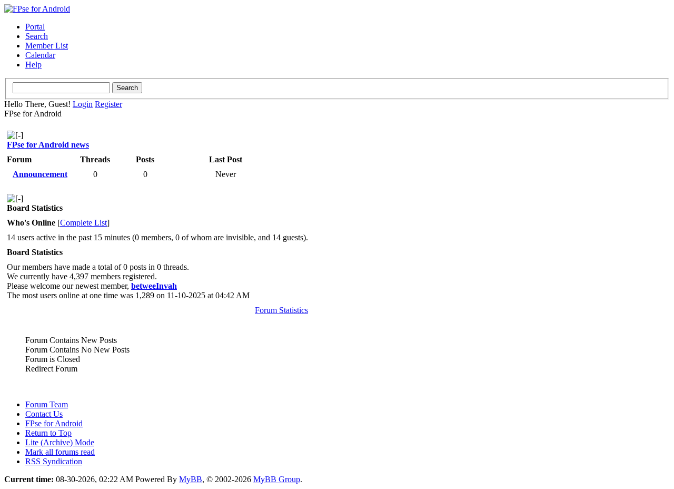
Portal (35, 26)
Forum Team (46, 404)
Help (33, 64)
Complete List (83, 222)
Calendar (40, 55)
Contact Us (44, 413)
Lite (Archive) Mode (59, 442)
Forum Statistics (281, 310)
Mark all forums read (60, 451)
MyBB (190, 479)
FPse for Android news (48, 144)
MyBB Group (276, 479)
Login (83, 104)
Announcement (40, 174)
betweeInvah (154, 285)
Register (108, 104)
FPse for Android (54, 423)
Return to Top (48, 432)
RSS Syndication (53, 461)
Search (36, 36)
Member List (46, 45)
